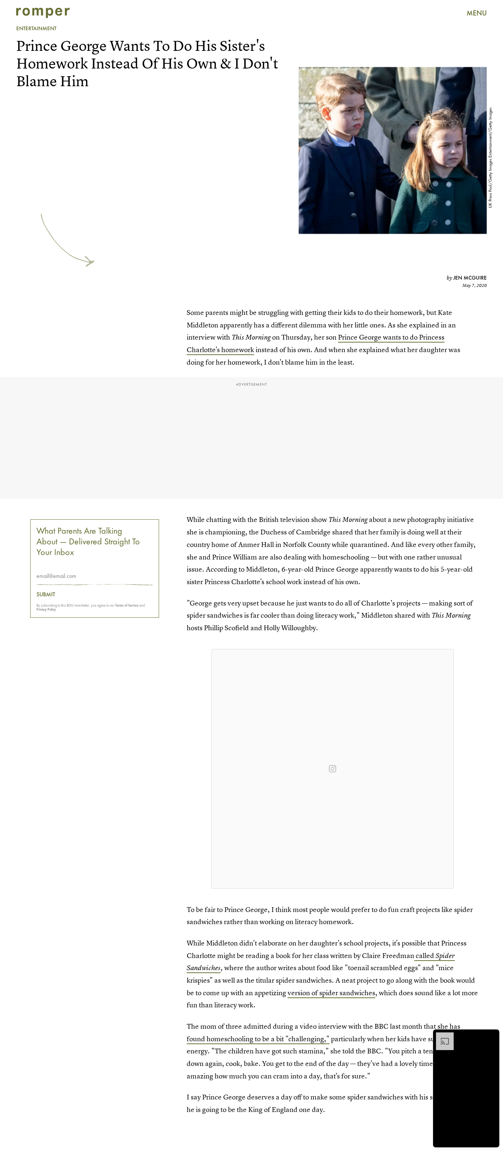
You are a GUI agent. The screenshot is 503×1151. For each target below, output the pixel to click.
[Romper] (43, 12)
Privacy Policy (46, 609)
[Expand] (441, 1036)
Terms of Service (126, 605)
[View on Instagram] (332, 769)
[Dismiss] (491, 1036)
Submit (45, 595)
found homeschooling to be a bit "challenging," (258, 1038)
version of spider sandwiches (331, 992)
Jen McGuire (470, 277)
